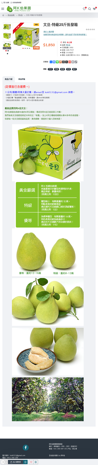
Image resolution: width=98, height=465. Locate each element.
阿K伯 (20, 15)
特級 (56, 69)
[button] (15, 36)
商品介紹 (8, 79)
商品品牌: (11, 15)
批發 (62, 69)
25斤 (50, 69)
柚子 (74, 69)
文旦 (68, 69)
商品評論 (21, 79)
